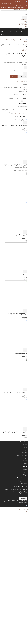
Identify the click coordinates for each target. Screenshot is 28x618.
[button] (25, 122)
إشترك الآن (23, 498)
